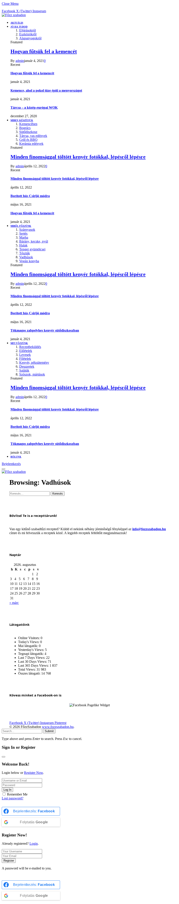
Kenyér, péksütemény (34, 362)
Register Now (33, 773)
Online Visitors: (29, 638)
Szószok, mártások (32, 374)
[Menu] (3, 469)
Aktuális (16, 22)
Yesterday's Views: (31, 650)
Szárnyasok (27, 229)
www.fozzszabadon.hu (58, 727)
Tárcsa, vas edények (33, 136)
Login (33, 843)
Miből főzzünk (20, 226)
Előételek (25, 351)
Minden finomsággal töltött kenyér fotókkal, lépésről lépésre (78, 157)
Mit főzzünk (19, 343)
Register (8, 860)
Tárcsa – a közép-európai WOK (34, 107)
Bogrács (25, 128)
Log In (7, 789)
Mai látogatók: (28, 646)
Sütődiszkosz (28, 132)
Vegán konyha (29, 261)
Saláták (24, 370)
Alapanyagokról (30, 38)
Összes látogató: (29, 673)
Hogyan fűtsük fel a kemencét (43, 51)
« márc (14, 603)
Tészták (24, 253)
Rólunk (15, 456)
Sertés (23, 233)
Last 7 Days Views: (32, 657)
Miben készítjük (21, 120)
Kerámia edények (31, 143)
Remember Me (17, 794)
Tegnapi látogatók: (31, 654)
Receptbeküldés (30, 347)
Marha (23, 237)
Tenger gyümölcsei (32, 249)
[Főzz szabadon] (14, 15)
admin (19, 61)
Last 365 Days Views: (34, 665)
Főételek (25, 358)
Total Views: (27, 669)
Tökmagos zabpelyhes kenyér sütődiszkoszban (44, 330)
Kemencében (28, 124)
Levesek (25, 355)
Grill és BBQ (28, 140)
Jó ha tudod (19, 26)
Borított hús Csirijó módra (30, 196)
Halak (23, 245)
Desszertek (26, 366)
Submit (49, 731)
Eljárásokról (27, 30)
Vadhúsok (26, 257)
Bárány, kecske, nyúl (33, 241)
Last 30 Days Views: (33, 661)
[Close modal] (3, 756)
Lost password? (12, 798)
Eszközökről (27, 34)
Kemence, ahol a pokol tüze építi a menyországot (46, 90)
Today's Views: (29, 642)
